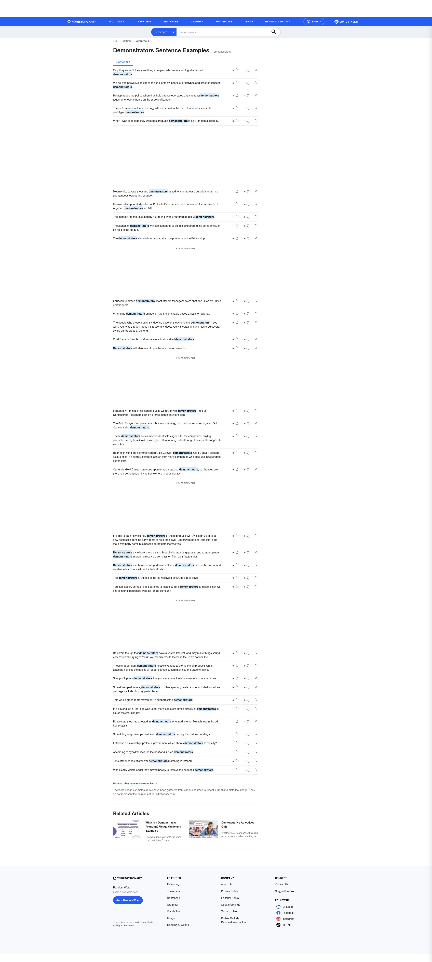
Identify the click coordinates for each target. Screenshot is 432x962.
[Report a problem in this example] (256, 70)
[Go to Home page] (82, 21)
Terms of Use (229, 911)
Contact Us (281, 884)
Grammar (172, 905)
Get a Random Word (128, 900)
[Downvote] (248, 70)
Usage (171, 918)
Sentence (127, 40)
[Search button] (275, 32)
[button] (313, 21)
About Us (226, 884)
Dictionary (173, 884)
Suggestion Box (284, 891)
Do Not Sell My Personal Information (233, 920)
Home (116, 40)
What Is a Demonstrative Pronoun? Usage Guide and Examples (163, 826)
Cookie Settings (230, 905)
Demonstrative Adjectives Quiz (237, 824)
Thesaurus (173, 891)
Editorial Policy (230, 898)
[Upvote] (237, 70)
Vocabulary (174, 911)
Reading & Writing (178, 925)
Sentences (161, 32)
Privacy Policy (229, 891)
